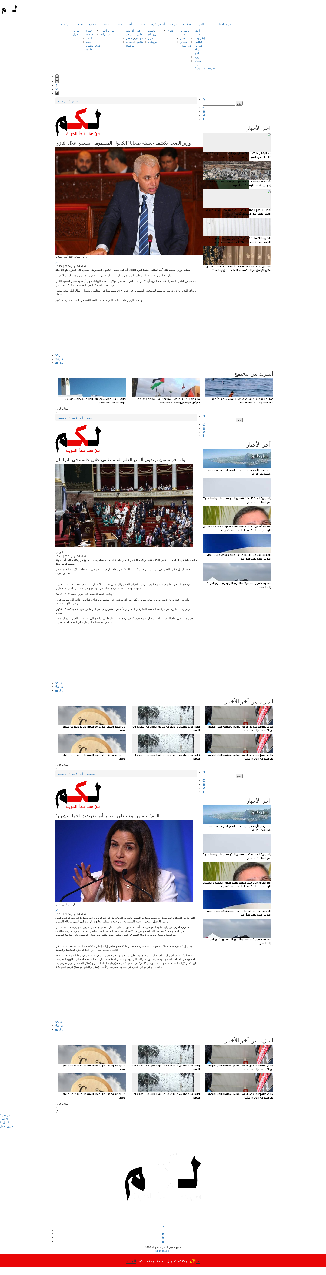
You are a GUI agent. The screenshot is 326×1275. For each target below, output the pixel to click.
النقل (89, 38)
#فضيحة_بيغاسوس (204, 68)
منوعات (187, 24)
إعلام (197, 30)
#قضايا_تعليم (93, 45)
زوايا (196, 57)
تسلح (197, 49)
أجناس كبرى (158, 24)
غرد (60, 355)
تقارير (76, 30)
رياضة (120, 24)
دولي (90, 417)
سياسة (79, 24)
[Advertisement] (126, 327)
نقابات (89, 49)
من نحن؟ (5, 1115)
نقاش (140, 34)
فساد (197, 34)
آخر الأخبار (77, 417)
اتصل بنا (4, 1122)
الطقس (198, 42)
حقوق (171, 30)
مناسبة (184, 34)
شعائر (183, 42)
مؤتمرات (105, 34)
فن (138, 30)
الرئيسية (65, 24)
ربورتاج (152, 34)
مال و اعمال (107, 30)
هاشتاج (130, 45)
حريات (174, 24)
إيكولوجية (199, 38)
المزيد (200, 24)
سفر (182, 38)
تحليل (76, 34)
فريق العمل (224, 24)
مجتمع (92, 24)
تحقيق (151, 30)
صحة (89, 42)
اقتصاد (106, 24)
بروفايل (152, 42)
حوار (150, 38)
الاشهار (4, 1118)
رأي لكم (130, 30)
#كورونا (198, 45)
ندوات (140, 38)
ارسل (61, 362)
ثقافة (142, 24)
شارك (60, 359)
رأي (131, 24)
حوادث (90, 34)
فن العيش (185, 45)
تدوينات (130, 42)
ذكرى (197, 53)
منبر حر (130, 34)
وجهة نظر (131, 38)
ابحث (239, 103)
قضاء (89, 30)
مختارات (185, 30)
